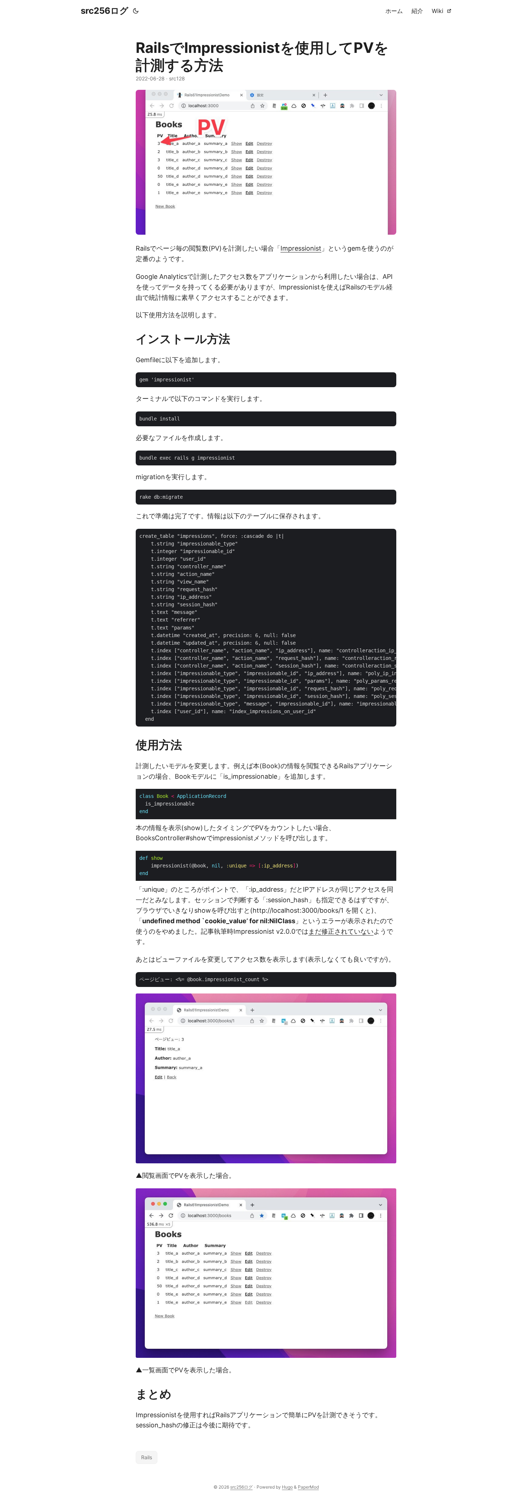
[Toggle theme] (135, 11)
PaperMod (308, 1487)
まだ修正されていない (340, 931)
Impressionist (300, 248)
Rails (146, 1457)
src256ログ (104, 10)
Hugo (287, 1487)
